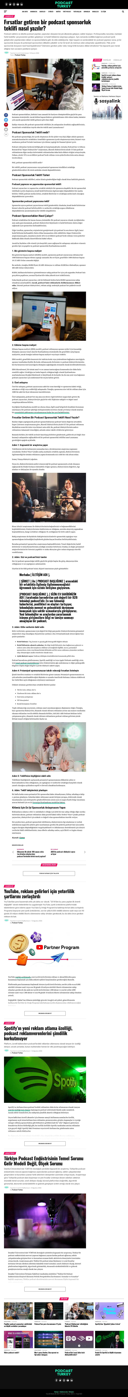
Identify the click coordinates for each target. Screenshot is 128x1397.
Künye (56, 1392)
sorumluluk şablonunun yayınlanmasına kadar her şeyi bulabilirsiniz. (42, 412)
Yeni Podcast (67, 11)
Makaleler (95, 11)
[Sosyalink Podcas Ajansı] (107, 119)
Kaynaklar (87, 11)
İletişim (103, 11)
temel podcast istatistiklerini (27, 663)
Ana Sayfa (25, 11)
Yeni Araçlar (77, 11)
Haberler (42, 11)
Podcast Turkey (20, 55)
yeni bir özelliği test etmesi (19, 1110)
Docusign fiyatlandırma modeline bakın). (49, 802)
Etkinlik (50, 11)
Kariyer (58, 11)
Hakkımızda (33, 11)
